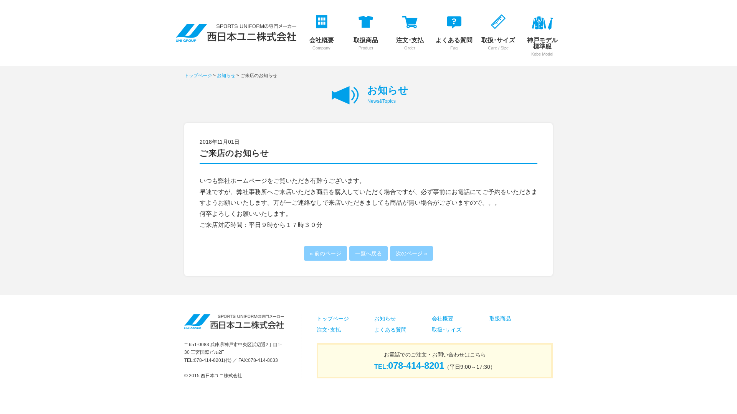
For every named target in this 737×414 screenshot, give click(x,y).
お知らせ (226, 75)
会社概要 (442, 318)
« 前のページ (325, 253)
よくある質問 (390, 330)
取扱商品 (500, 318)
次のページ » (411, 253)
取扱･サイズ (446, 330)
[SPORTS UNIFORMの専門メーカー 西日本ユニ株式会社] (236, 37)
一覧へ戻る (368, 253)
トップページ (198, 75)
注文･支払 (329, 330)
